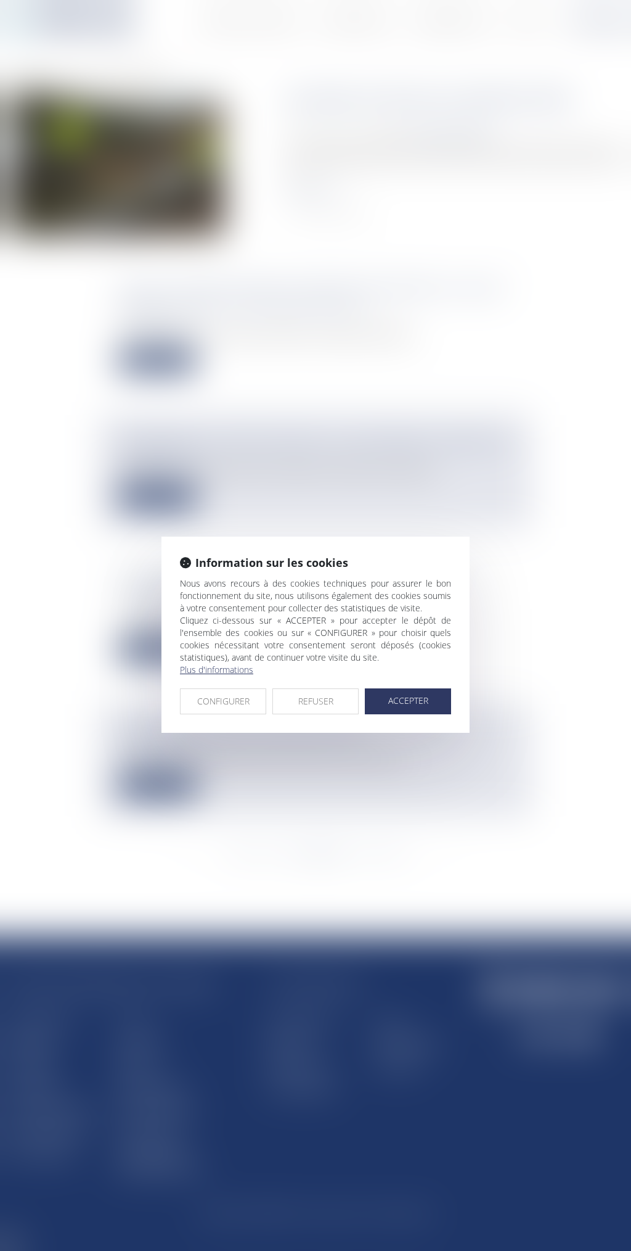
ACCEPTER (408, 700)
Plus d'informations (216, 669)
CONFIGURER (223, 701)
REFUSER (315, 701)
